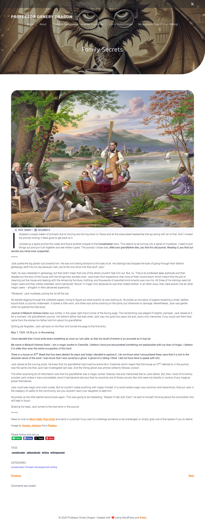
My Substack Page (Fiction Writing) (158, 24)
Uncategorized (41, 467)
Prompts (29, 467)
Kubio (143, 517)
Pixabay (52, 425)
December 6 (44, 230)
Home (30, 24)
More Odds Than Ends (42, 419)
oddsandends (33, 452)
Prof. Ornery (25, 230)
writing (45, 452)
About (43, 24)
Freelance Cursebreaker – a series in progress (77, 24)
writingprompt (57, 452)
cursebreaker (18, 452)
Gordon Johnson (31, 425)
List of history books (120, 24)
